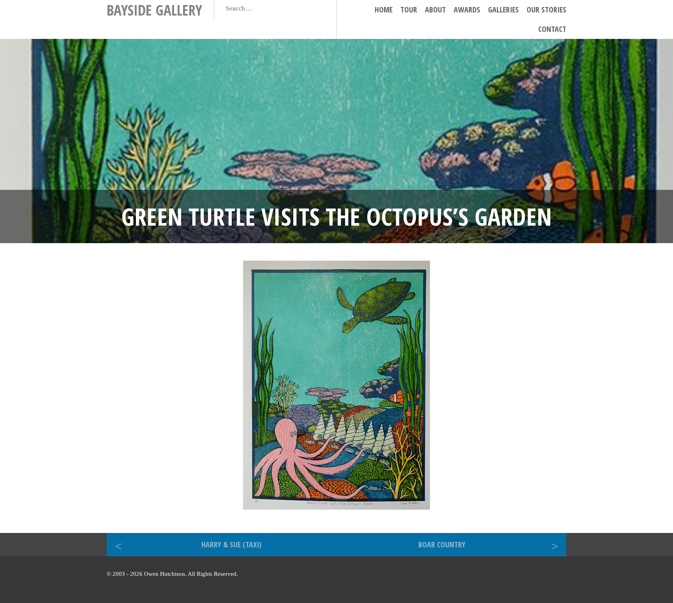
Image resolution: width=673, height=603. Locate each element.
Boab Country (441, 544)
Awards (467, 9)
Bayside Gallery (154, 10)
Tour (408, 9)
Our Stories (546, 9)
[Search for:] (263, 8)
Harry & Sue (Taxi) (231, 544)
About (435, 9)
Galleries (503, 9)
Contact (552, 29)
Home (384, 9)
